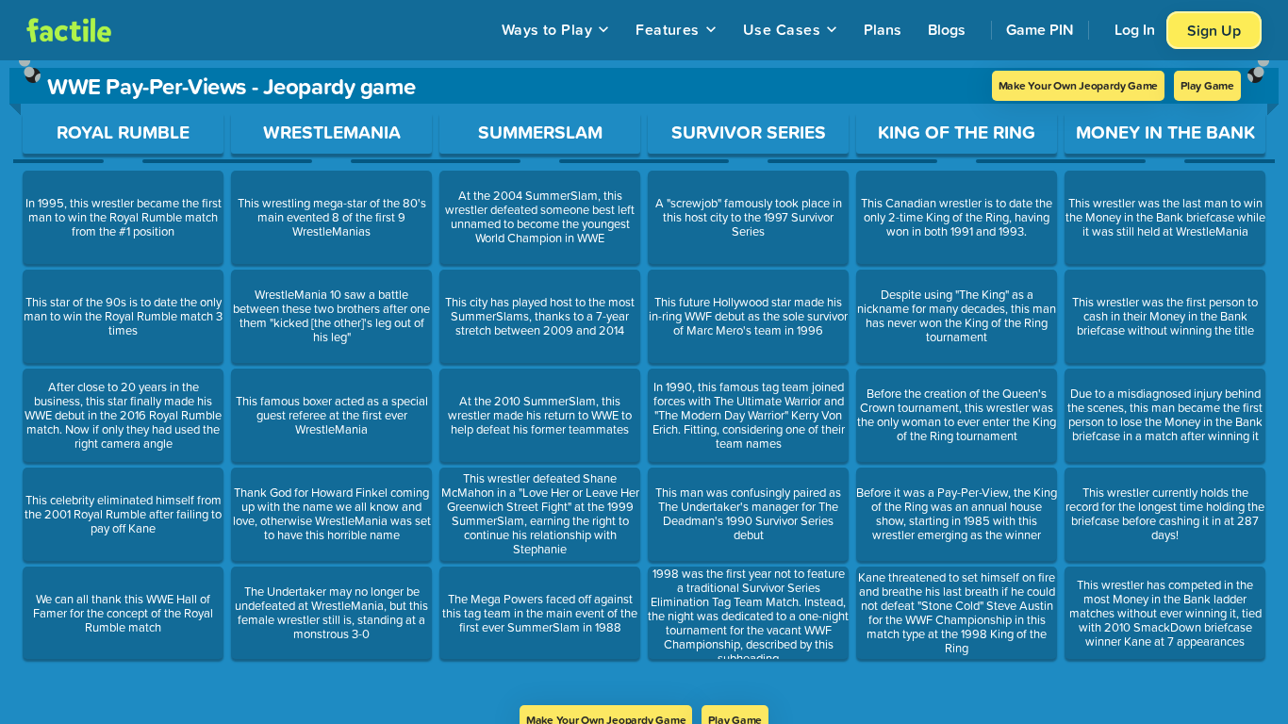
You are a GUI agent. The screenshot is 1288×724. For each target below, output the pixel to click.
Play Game (1207, 85)
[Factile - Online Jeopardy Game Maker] (68, 30)
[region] (644, 382)
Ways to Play (547, 29)
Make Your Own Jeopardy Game (1079, 85)
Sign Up (1214, 30)
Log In (1135, 29)
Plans (882, 29)
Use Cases (781, 29)
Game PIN (1040, 29)
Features (668, 29)
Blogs (947, 29)
